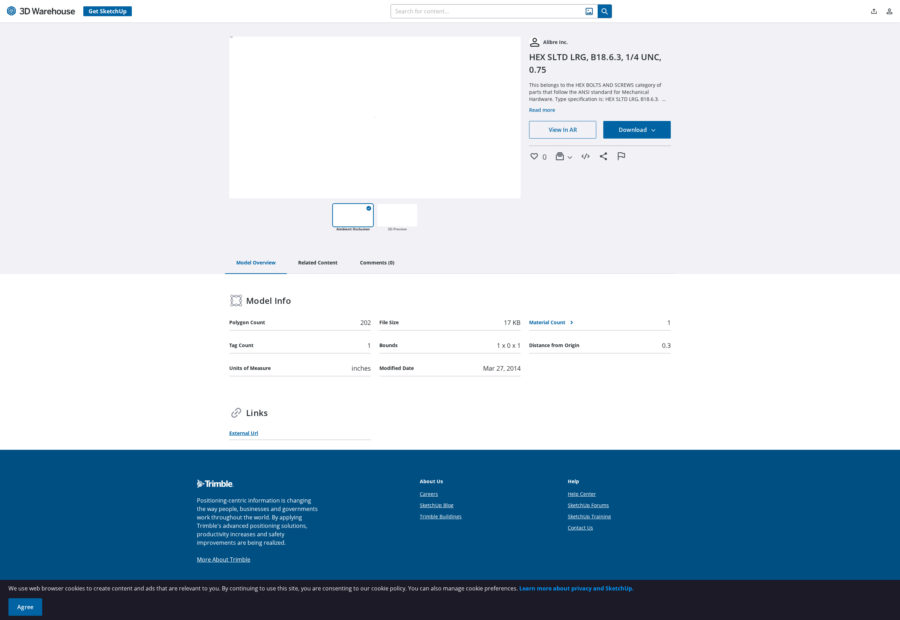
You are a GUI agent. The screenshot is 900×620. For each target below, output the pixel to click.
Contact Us (580, 527)
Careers (429, 494)
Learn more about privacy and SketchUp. (576, 588)
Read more (542, 110)
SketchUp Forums (588, 505)
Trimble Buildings (441, 516)
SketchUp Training (589, 516)
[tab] (256, 263)
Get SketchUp (108, 11)
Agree (25, 607)
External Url (243, 433)
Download (633, 130)
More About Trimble (223, 559)
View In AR (563, 130)
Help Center (582, 494)
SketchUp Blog (437, 505)
